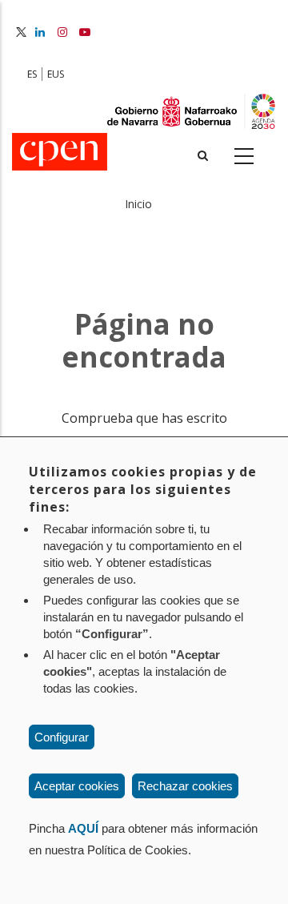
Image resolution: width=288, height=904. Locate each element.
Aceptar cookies (76, 786)
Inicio (138, 203)
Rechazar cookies (185, 786)
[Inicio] (59, 153)
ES (32, 74)
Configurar (61, 737)
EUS (55, 74)
